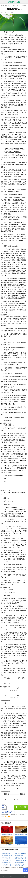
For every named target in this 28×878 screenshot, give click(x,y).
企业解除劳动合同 (6, 862)
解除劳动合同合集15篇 (20, 858)
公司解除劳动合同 (19, 862)
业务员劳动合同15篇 (6, 855)
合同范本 (15, 5)
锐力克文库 (11, 876)
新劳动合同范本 (5, 853)
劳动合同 (23, 5)
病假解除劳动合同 (19, 865)
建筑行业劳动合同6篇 (20, 853)
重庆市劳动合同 (5, 858)
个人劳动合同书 (19, 855)
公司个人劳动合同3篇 (7, 860)
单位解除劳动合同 (6, 865)
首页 (9, 5)
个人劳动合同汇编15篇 (20, 860)
